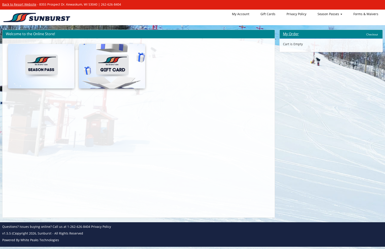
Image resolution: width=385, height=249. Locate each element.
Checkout (372, 34)
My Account (240, 14)
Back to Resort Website (19, 4)
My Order (291, 33)
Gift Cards (267, 14)
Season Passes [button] (328, 14)
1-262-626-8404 (78, 226)
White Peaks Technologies (39, 240)
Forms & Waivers (365, 14)
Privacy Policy (296, 14)
